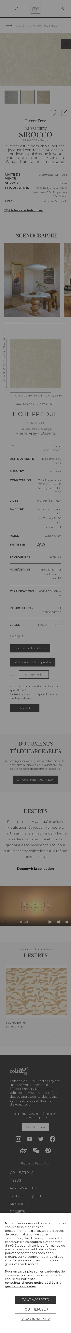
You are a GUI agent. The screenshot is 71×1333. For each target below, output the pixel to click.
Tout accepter (35, 1300)
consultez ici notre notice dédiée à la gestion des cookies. (33, 1284)
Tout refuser (35, 1309)
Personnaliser (35, 1319)
